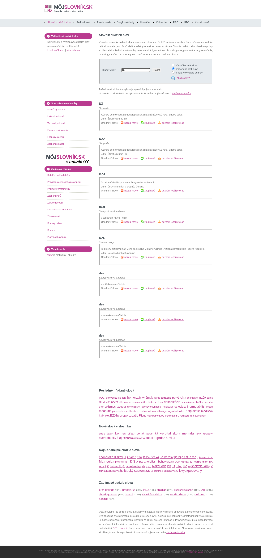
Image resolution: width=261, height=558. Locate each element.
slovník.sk (73, 7)
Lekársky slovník (56, 116)
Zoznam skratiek (55, 144)
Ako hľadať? (183, 78)
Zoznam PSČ (54, 196)
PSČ (175, 22)
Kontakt (208, 552)
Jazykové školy (125, 22)
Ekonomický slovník (57, 130)
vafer (50, 255)
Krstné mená (202, 22)
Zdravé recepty (55, 202)
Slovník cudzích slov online (68, 11)
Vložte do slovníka (181, 93)
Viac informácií (74, 50)
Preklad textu (83, 22)
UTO (186, 22)
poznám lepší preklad (173, 123)
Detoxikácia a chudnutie (59, 209)
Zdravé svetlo (54, 216)
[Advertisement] (143, 373)
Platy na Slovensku (57, 237)
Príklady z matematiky (58, 189)
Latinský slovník (55, 137)
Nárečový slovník (56, 109)
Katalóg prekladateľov (58, 175)
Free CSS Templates (175, 552)
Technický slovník (56, 123)
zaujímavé (149, 123)
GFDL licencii (120, 528)
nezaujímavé (131, 123)
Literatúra (145, 22)
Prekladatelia (104, 22)
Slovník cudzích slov (59, 22)
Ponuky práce (54, 223)
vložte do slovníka (175, 532)
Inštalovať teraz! (55, 50)
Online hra (161, 22)
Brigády (51, 230)
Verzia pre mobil (194, 552)
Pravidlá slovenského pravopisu (64, 182)
